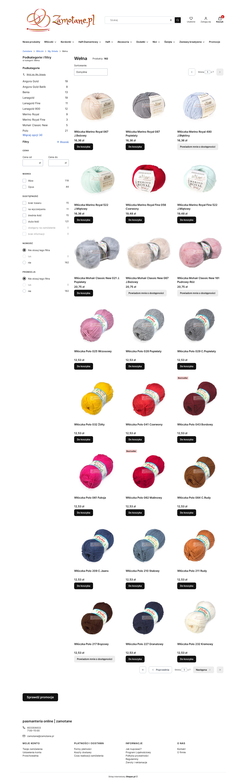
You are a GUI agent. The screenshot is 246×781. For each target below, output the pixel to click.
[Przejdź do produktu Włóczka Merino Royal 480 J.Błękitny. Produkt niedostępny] (200, 105)
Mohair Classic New (45, 125)
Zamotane (27, 51)
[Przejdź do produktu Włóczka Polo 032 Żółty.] (97, 398)
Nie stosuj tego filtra (39, 250)
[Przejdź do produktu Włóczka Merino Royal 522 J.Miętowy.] (97, 178)
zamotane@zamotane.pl (40, 736)
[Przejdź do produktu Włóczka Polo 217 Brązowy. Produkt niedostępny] (97, 618)
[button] (178, 20)
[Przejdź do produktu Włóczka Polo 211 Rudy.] (200, 544)
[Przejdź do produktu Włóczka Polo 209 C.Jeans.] (97, 544)
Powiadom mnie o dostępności (197, 146)
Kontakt (181, 749)
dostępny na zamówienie (41, 227)
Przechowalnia (30, 755)
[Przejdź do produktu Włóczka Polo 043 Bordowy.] (200, 398)
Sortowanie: (80, 65)
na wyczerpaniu (37, 209)
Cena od (27, 157)
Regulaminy (132, 759)
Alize (30, 180)
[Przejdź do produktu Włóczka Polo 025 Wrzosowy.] (97, 325)
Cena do (53, 157)
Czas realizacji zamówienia (88, 755)
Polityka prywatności (137, 755)
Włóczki (40, 51)
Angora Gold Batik (45, 86)
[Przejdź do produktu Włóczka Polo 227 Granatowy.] (149, 618)
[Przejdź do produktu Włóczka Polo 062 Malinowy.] (149, 471)
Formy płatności (82, 749)
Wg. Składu (53, 51)
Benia (45, 92)
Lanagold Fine (45, 103)
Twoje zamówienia (33, 749)
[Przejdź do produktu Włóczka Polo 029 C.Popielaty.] (200, 325)
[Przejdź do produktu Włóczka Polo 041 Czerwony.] (149, 398)
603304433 (34, 727)
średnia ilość (35, 215)
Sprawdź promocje (40, 697)
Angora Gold (45, 81)
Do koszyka (83, 146)
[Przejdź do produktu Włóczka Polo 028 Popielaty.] (149, 325)
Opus (31, 186)
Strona (201, 72)
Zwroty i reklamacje (136, 762)
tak (29, 256)
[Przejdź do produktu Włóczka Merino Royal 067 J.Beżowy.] (97, 105)
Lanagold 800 (45, 108)
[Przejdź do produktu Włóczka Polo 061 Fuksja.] (97, 471)
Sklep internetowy (121, 776)
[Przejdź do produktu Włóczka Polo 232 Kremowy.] (200, 618)
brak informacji (36, 233)
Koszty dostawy (83, 752)
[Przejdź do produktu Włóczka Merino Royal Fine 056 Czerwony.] (149, 178)
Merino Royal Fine (45, 119)
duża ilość (33, 221)
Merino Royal (45, 114)
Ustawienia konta (32, 752)
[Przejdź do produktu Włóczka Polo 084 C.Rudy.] (200, 471)
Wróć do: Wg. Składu (36, 74)
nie (29, 262)
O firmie (181, 752)
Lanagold (45, 97)
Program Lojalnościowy (138, 752)
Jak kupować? (134, 749)
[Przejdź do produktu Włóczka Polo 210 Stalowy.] (149, 544)
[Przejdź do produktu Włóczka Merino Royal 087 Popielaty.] (149, 105)
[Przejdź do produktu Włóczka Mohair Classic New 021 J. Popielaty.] (97, 252)
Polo (45, 130)
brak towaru (34, 202)
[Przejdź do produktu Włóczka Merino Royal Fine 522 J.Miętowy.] (200, 178)
